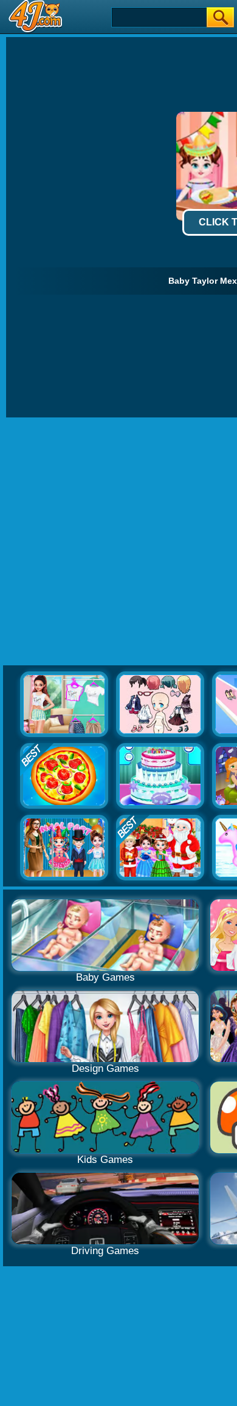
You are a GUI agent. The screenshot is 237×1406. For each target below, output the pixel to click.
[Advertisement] (118, 542)
